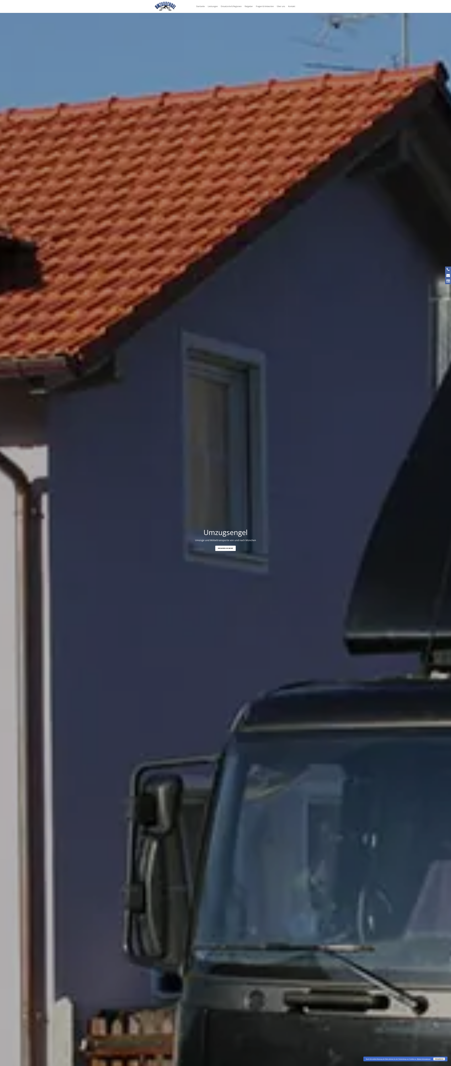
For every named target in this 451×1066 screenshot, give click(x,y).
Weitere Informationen (424, 1059)
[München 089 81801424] (448, 269)
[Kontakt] (448, 281)
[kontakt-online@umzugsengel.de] (448, 275)
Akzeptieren (439, 1059)
